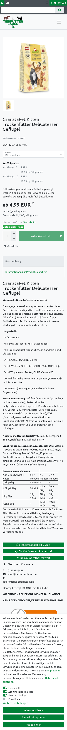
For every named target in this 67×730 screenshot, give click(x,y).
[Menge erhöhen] (13, 233)
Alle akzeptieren (33, 710)
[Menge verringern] (13, 238)
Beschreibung (13, 261)
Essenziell (14, 687)
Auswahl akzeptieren (33, 717)
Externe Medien (17, 695)
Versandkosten (29, 222)
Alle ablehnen (33, 724)
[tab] (33, 261)
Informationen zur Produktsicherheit (26, 271)
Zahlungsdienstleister (20, 691)
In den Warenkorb (40, 236)
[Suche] (59, 10)
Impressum (53, 670)
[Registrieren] (8, 3)
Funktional (14, 699)
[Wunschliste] (46, 3)
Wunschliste (12, 245)
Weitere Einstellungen (15, 702)
